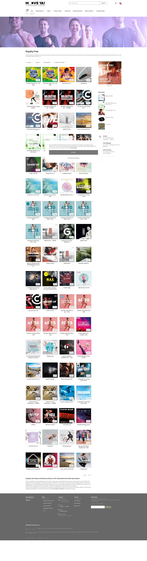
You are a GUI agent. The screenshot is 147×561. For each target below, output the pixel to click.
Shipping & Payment (48, 508)
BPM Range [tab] (47, 62)
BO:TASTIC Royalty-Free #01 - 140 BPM (50, 107)
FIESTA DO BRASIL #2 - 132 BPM (33, 84)
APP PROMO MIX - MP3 (110, 110)
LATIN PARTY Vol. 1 (67, 83)
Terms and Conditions (30, 537)
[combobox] (84, 3)
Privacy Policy (73, 148)
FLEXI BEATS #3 (67, 424)
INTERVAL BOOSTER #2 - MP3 (33, 218)
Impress (46, 537)
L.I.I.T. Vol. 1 (50, 129)
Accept (73, 152)
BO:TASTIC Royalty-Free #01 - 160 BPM (67, 107)
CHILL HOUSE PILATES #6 (67, 469)
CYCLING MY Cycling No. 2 (33, 129)
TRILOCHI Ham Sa (33, 446)
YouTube (78, 505)
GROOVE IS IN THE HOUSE (33, 469)
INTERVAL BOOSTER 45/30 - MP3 (33, 334)
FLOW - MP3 (108, 124)
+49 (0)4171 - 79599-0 (108, 139)
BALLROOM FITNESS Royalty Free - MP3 (83, 447)
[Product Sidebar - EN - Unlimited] (109, 72)
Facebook (78, 500)
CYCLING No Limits (33, 310)
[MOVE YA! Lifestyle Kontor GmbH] (35, 4)
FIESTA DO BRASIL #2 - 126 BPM (50, 84)
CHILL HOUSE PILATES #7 (83, 129)
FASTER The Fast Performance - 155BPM (33, 402)
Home (27, 13)
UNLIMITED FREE (109, 96)
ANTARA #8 (84, 83)
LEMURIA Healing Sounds (83, 424)
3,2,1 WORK (50, 469)
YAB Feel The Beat (50, 424)
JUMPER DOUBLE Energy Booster (33, 107)
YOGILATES (50, 446)
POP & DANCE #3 (66, 446)
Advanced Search (47, 505)
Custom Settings (73, 158)
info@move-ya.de (63, 511)
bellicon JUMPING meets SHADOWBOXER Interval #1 (33, 265)
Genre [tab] (37, 62)
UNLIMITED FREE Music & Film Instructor (111, 104)
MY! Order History (47, 503)
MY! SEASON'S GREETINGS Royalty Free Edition (33, 356)
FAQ (44, 510)
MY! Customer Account (48, 500)
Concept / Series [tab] (59, 62)
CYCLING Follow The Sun (33, 379)
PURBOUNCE (83, 469)
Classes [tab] (29, 62)
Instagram (78, 503)
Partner (28, 500)
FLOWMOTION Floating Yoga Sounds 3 (33, 288)
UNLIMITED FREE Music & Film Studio (33, 151)
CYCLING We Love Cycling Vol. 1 (83, 107)
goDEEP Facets (67, 129)
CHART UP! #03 (33, 173)
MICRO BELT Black (109, 117)
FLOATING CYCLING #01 (33, 195)
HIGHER (33, 424)
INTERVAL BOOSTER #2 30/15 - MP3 (33, 241)
